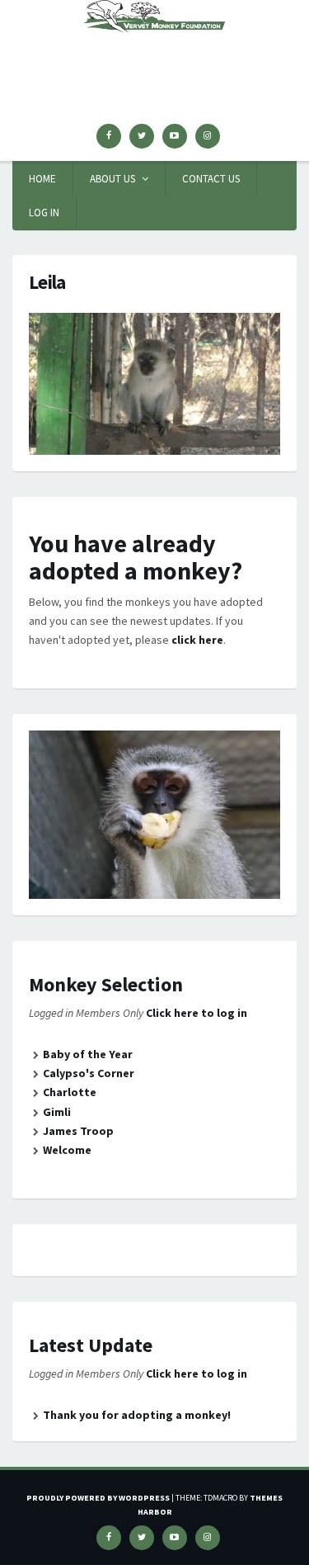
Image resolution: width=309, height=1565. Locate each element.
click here (197, 639)
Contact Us (211, 179)
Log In (44, 213)
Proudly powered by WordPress (98, 1497)
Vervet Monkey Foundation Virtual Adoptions (154, 61)
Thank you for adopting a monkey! (137, 1414)
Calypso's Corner (88, 1073)
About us (112, 179)
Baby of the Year (88, 1054)
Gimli (57, 1111)
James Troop (78, 1130)
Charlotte (69, 1092)
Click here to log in (196, 1012)
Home (42, 179)
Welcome (67, 1149)
